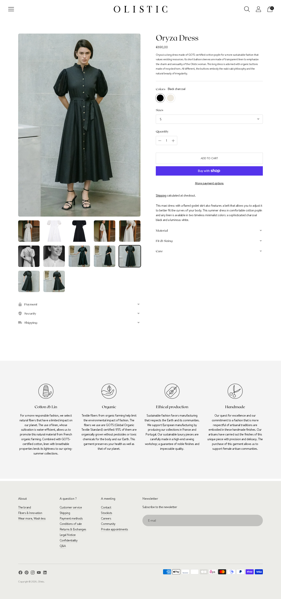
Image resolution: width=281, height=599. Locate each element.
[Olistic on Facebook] (20, 573)
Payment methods (71, 518)
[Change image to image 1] (29, 231)
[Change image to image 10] (129, 256)
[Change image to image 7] (54, 256)
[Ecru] (170, 98)
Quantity (162, 131)
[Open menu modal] (11, 9)
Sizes (159, 110)
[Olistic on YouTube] (39, 573)
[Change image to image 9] (104, 256)
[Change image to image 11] (29, 281)
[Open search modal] (247, 9)
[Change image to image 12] (54, 281)
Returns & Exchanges (73, 529)
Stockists (106, 513)
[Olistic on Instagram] (32, 573)
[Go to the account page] (258, 9)
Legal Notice (68, 535)
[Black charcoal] (160, 98)
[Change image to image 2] (54, 231)
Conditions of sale (71, 524)
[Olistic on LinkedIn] (45, 573)
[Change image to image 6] (29, 256)
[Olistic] (140, 9)
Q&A (63, 546)
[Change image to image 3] (79, 231)
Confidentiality (69, 540)
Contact (106, 507)
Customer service (71, 507)
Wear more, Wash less (32, 518)
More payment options (209, 183)
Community (108, 524)
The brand (24, 507)
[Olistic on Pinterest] (26, 573)
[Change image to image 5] (129, 231)
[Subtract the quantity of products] (173, 140)
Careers (106, 518)
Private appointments (114, 529)
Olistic (41, 581)
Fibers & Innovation (30, 513)
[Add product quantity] (160, 140)
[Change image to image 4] (104, 231)
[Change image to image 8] (79, 256)
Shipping (161, 195)
